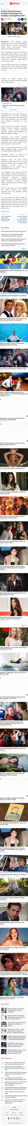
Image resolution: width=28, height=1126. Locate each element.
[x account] (14, 1118)
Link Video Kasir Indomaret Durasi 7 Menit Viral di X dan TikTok (16, 1096)
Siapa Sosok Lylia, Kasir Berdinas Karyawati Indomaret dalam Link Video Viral (15, 1068)
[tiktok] (11, 1118)
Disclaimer (7, 1114)
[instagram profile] (16, 1118)
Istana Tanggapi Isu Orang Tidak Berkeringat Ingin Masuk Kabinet (6, 218)
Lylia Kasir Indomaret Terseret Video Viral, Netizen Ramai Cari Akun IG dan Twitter (16, 1088)
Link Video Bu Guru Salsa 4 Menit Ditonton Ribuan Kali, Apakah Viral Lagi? (15, 1078)
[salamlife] (9, 1118)
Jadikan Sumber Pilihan (14, 36)
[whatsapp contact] (19, 1118)
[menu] (1, 3)
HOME (2, 9)
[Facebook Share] (19, 19)
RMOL (8, 211)
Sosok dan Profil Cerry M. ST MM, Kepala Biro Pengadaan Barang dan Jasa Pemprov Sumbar (15, 1083)
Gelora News (17, 1123)
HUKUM (7, 9)
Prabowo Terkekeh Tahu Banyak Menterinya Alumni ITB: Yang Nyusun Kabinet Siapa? (22, 219)
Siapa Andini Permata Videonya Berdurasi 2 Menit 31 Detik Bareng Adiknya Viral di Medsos (16, 1074)
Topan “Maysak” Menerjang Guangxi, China (14, 1092)
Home (7, 1112)
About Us (14, 1112)
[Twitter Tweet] (22, 19)
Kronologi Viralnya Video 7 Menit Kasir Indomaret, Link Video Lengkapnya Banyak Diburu (15, 1101)
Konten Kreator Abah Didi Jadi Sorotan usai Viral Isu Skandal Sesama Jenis (15, 1063)
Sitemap (21, 1114)
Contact (21, 1112)
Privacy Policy (14, 1114)
